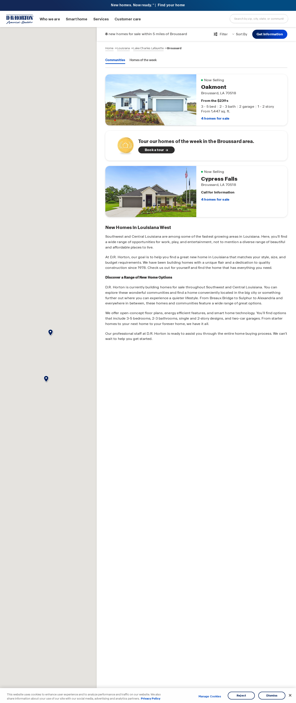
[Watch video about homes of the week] (123, 144)
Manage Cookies (209, 696)
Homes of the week (143, 60)
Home (109, 48)
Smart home (77, 19)
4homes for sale (215, 118)
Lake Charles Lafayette (148, 48)
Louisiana (123, 48)
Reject (241, 695)
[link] (196, 146)
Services (101, 19)
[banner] (148, 5)
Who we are (50, 19)
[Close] (290, 695)
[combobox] (259, 18)
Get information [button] (270, 34)
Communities (115, 60)
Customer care (128, 19)
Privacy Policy (150, 698)
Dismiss (272, 695)
